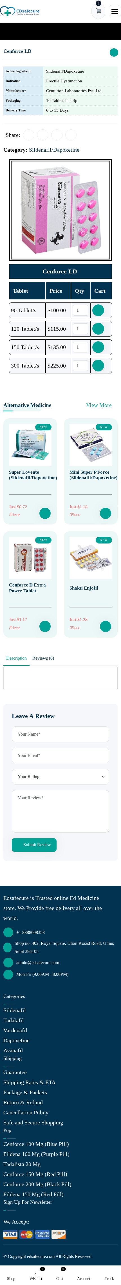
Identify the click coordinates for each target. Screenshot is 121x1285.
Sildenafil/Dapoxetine (40, 31)
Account (83, 1279)
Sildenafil (14, 1010)
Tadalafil (13, 1020)
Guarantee (15, 1072)
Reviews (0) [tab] (43, 658)
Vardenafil (15, 1030)
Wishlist (36, 1274)
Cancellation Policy (25, 1112)
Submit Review (36, 844)
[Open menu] (115, 11)
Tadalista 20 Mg (22, 1164)
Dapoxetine (16, 1040)
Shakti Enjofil (84, 588)
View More (99, 405)
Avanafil (13, 1050)
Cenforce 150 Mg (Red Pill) (35, 1174)
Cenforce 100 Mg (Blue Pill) (36, 1144)
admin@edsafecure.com (37, 962)
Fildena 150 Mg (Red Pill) (33, 1194)
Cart (59, 1274)
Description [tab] (16, 658)
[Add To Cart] (45, 513)
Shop (11, 1279)
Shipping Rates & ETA (29, 1082)
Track (109, 1279)
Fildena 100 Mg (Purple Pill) (36, 1154)
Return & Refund (23, 1102)
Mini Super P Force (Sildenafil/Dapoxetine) (94, 474)
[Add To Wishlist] (114, 52)
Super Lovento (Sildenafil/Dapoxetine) (33, 474)
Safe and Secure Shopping (33, 1122)
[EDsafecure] (19, 11)
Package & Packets (25, 1092)
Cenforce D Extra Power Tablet (27, 587)
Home (11, 31)
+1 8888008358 (30, 932)
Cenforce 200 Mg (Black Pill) (37, 1184)
